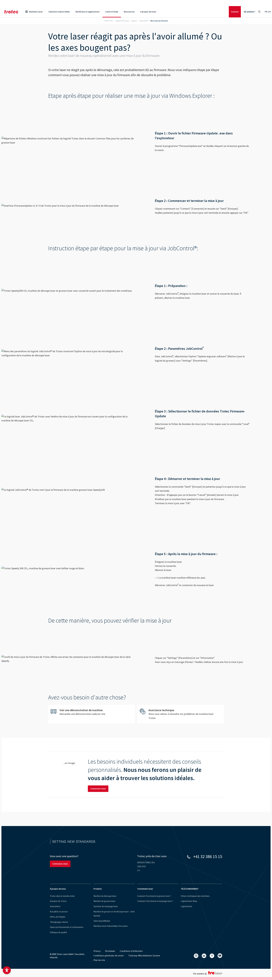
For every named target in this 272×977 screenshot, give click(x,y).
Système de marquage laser (106, 906)
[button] (7, 970)
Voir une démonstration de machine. (91, 714)
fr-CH (268, 11)
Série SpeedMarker (102, 921)
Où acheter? (249, 11)
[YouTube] (220, 955)
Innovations (55, 906)
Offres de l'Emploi (57, 916)
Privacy (97, 951)
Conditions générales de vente (109, 955)
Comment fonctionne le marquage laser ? (155, 901)
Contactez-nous (98, 788)
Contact (235, 11)
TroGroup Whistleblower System (144, 955)
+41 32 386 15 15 (207, 856)
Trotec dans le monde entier (62, 896)
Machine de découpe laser (105, 896)
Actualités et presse (59, 911)
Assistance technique (180, 714)
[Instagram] (196, 956)
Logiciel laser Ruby (189, 901)
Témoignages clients (59, 922)
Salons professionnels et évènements (66, 927)
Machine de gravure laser (104, 901)
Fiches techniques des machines (195, 896)
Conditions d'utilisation (131, 951)
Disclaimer (110, 951)
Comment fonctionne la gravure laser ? (154, 896)
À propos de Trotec (58, 901)
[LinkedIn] (204, 956)
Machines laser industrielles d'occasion (111, 926)
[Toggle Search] (259, 11)
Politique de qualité (58, 932)
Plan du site (99, 960)
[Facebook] (212, 956)
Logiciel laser (186, 906)
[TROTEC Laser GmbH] (11, 11)
